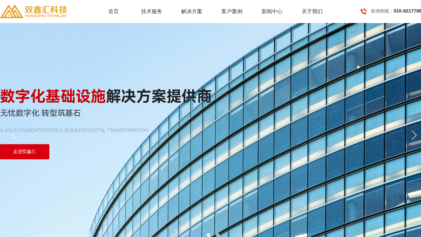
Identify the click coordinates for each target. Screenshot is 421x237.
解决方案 (191, 11)
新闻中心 (272, 11)
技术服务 (151, 11)
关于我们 (312, 11)
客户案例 (231, 11)
